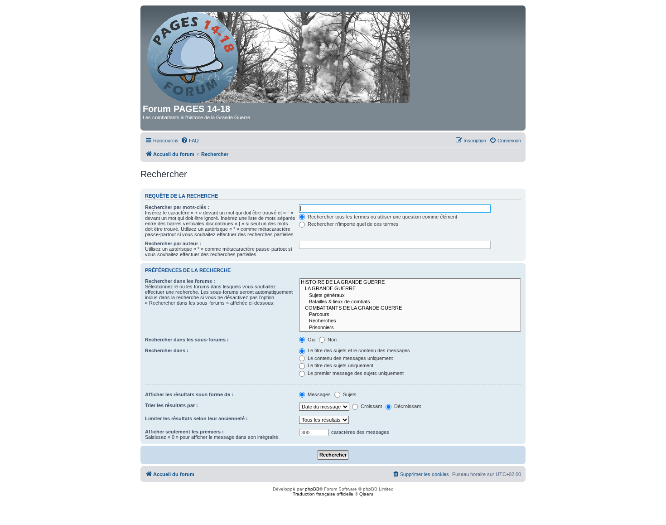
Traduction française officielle (323, 493)
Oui (310, 339)
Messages (318, 394)
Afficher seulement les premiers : (184, 431)
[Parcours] (410, 314)
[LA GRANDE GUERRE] (410, 289)
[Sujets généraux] (410, 295)
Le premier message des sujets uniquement (355, 373)
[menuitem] (190, 140)
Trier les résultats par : (171, 405)
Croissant (370, 406)
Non (331, 339)
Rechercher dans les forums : (180, 281)
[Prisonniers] (410, 328)
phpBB (312, 488)
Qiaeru (366, 493)
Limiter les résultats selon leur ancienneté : (196, 418)
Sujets (349, 394)
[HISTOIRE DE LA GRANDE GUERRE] (410, 282)
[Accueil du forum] (279, 56)
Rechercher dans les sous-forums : (187, 339)
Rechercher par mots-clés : (177, 207)
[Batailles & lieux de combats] (410, 302)
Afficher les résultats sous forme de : (189, 394)
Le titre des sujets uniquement (339, 365)
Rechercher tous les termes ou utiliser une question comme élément (381, 216)
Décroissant (407, 406)
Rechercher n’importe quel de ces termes (352, 224)
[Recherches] (410, 321)
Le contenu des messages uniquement (349, 358)
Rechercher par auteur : (173, 243)
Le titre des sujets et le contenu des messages (358, 350)
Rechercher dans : (166, 350)
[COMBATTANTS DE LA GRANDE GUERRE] (410, 308)
